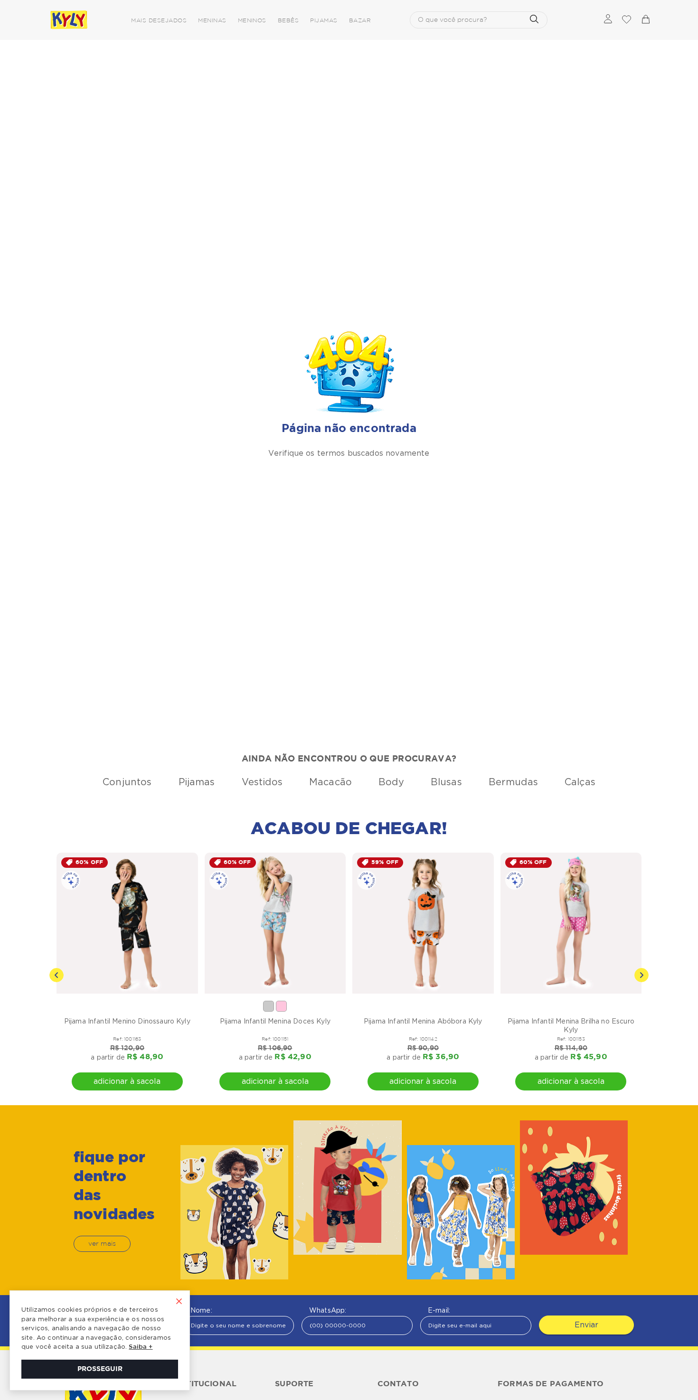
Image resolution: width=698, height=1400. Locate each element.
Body (391, 782)
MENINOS (252, 20)
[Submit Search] (534, 20)
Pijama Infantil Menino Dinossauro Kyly (127, 1021)
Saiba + (140, 1347)
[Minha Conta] (608, 20)
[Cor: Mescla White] (268, 1006)
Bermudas (513, 782)
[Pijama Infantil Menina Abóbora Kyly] (423, 923)
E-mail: (439, 1310)
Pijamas (197, 782)
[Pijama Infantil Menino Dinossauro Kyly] (127, 923)
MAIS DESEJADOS (159, 20)
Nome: (201, 1310)
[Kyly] (69, 19)
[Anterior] (56, 975)
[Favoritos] (626, 20)
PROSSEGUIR (100, 1369)
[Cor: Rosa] (281, 1006)
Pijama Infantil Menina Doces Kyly (275, 1021)
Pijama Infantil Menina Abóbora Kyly (423, 1021)
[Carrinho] (645, 20)
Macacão (330, 782)
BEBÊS (288, 20)
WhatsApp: (327, 1310)
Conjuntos (127, 782)
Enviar (586, 1324)
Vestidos (262, 782)
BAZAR (360, 20)
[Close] (179, 1302)
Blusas (446, 782)
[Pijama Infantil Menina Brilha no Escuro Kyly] (571, 923)
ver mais (102, 1244)
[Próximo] (641, 975)
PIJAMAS (323, 20)
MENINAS (212, 20)
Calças (580, 782)
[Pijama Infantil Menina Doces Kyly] (275, 923)
